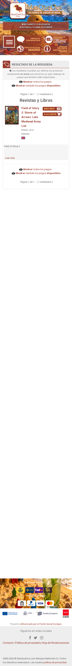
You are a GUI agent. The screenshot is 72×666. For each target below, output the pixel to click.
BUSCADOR (44, 24)
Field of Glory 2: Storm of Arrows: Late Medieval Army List (31, 117)
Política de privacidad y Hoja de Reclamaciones (42, 642)
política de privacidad (54, 662)
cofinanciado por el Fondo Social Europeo (40, 624)
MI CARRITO (29, 24)
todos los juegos (37, 81)
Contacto (8, 642)
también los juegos (38, 85)
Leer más (10, 158)
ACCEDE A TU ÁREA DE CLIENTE (36, 27)
